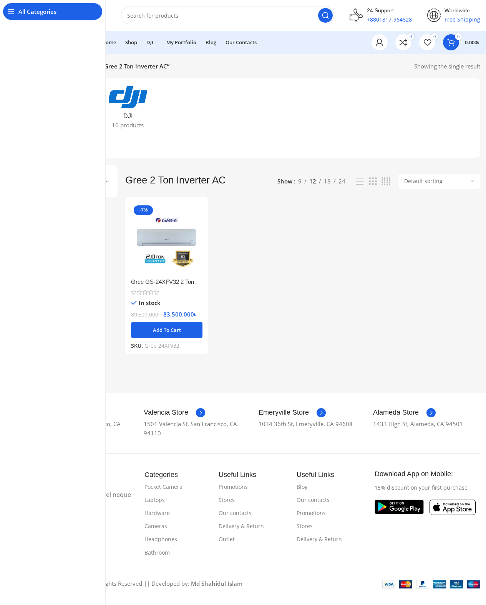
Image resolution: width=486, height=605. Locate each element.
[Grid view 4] (386, 181)
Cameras (155, 526)
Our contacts (235, 513)
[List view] (359, 181)
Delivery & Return (241, 526)
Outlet (227, 539)
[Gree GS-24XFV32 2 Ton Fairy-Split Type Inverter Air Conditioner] (166, 238)
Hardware (157, 513)
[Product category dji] (128, 109)
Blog (302, 486)
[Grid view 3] (373, 181)
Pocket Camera (163, 486)
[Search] (325, 15)
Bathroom (157, 552)
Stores (227, 499)
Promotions (233, 486)
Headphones (160, 539)
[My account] (379, 42)
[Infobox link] (174, 412)
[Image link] (399, 506)
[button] (166, 330)
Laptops (154, 499)
